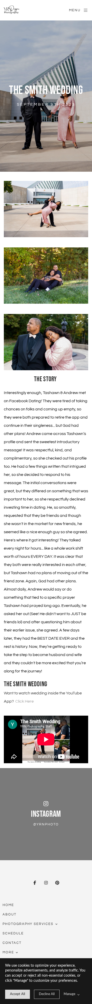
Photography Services (28, 924)
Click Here (24, 701)
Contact (12, 943)
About (9, 914)
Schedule (13, 933)
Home (8, 905)
